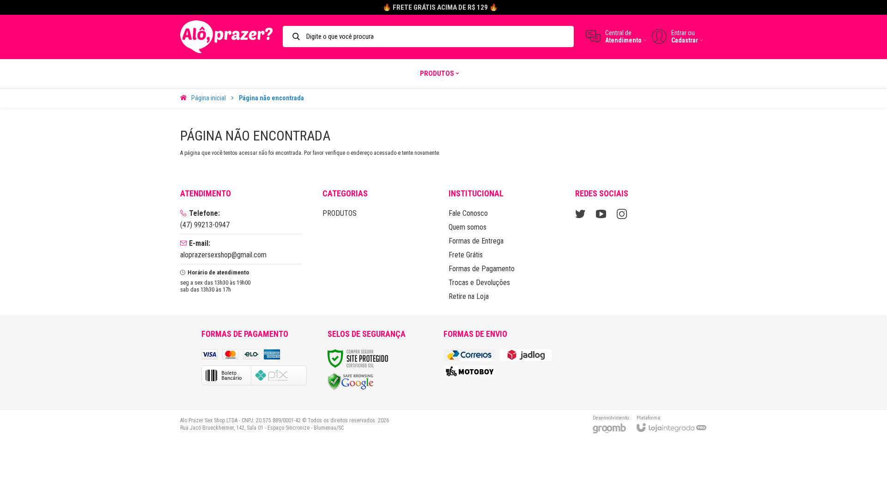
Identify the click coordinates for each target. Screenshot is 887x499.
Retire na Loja (469, 296)
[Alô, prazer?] (226, 36)
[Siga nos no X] (580, 214)
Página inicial (208, 98)
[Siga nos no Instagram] (622, 214)
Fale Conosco (468, 213)
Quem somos (467, 227)
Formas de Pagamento (482, 268)
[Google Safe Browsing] (351, 381)
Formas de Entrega (476, 241)
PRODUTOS (339, 213)
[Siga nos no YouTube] (601, 214)
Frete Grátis (466, 254)
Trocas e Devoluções (479, 282)
